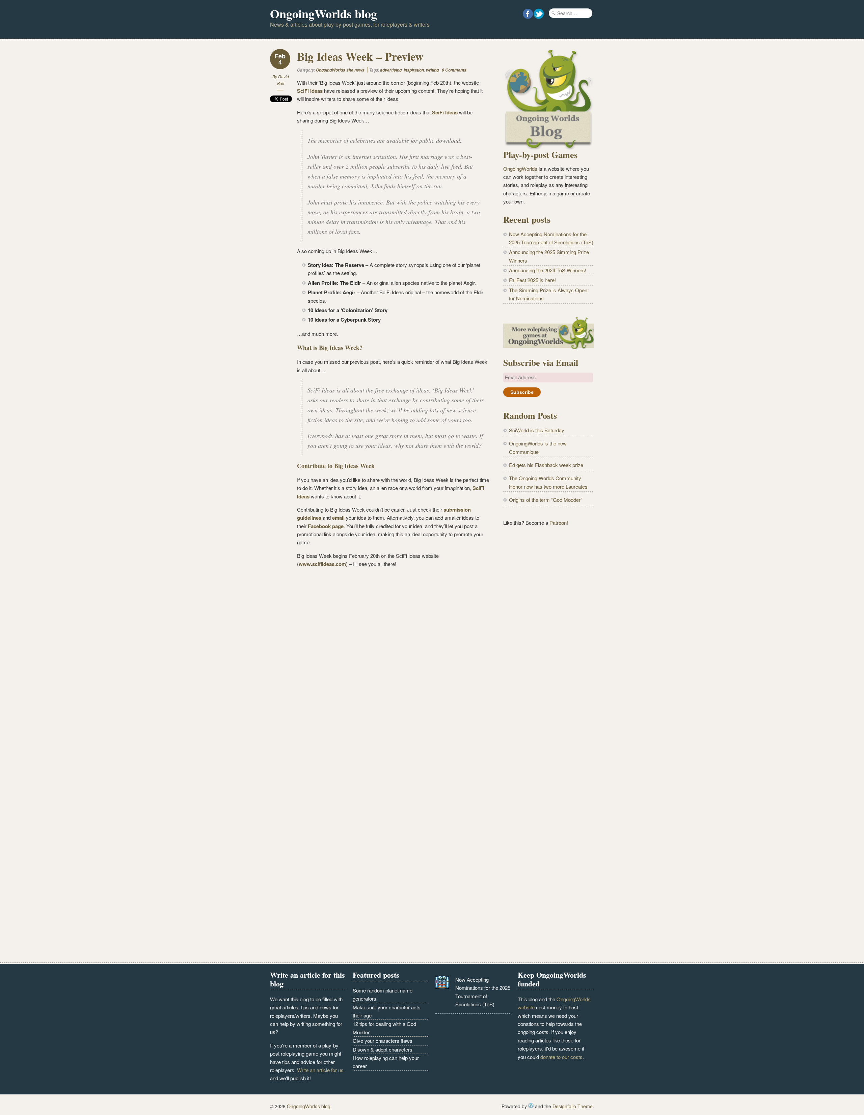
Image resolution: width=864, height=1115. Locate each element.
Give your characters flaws (382, 1040)
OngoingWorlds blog (323, 13)
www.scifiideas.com (322, 564)
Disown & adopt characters (382, 1049)
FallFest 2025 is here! (532, 279)
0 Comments (454, 70)
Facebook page (326, 526)
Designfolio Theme (572, 1106)
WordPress (531, 1105)
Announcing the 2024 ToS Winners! (547, 270)
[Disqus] (379, 671)
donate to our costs (561, 1056)
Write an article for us (320, 1069)
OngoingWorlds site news (340, 70)
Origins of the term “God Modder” (545, 499)
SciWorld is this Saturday (536, 430)
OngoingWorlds (520, 168)
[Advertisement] (548, 643)
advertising (391, 70)
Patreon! (558, 522)
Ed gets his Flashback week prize (546, 464)
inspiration (414, 70)
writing (432, 70)
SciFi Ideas (310, 90)
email (339, 517)
